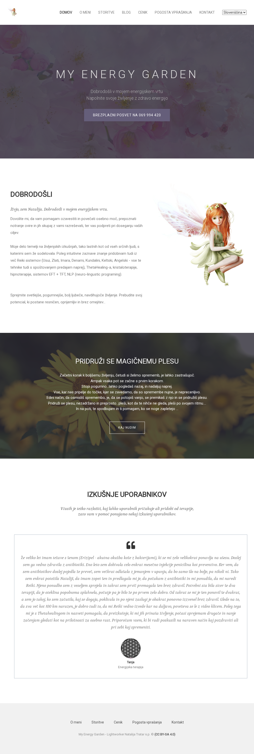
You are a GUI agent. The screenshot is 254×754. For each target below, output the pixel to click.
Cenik (142, 12)
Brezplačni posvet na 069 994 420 (127, 115)
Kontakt (207, 12)
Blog (126, 12)
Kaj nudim (127, 427)
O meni (85, 12)
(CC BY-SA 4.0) (165, 734)
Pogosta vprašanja (173, 12)
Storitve (106, 12)
